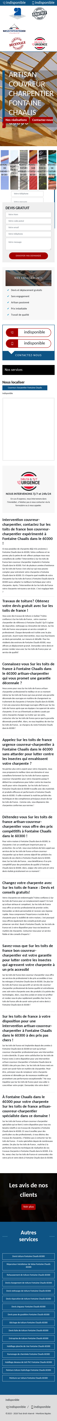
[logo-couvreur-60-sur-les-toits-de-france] (14, 28)
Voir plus (28, 1206)
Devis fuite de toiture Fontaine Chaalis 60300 (28, 1330)
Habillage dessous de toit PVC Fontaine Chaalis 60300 (28, 1362)
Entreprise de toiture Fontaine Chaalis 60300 (28, 1338)
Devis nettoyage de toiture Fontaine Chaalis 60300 (28, 1291)
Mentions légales (43, 1413)
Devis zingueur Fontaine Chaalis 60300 (28, 1307)
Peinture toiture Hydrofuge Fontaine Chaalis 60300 (28, 1370)
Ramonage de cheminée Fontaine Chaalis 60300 (28, 1354)
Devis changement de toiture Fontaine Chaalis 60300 (28, 1283)
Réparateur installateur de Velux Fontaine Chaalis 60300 (28, 1265)
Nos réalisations (16, 120)
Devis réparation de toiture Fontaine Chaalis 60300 (28, 1299)
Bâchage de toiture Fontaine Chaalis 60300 (29, 1323)
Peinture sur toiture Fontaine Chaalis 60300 (28, 1378)
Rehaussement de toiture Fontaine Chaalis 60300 (28, 1275)
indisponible (16, 3)
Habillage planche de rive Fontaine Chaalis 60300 (28, 1346)
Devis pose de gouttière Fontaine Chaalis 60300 (28, 1314)
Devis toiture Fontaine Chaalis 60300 (28, 1256)
